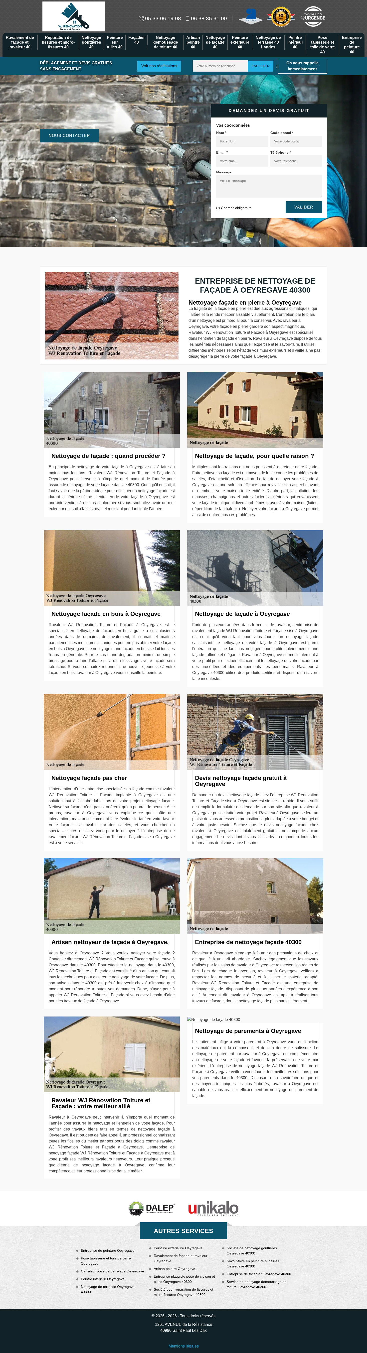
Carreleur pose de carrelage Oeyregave (112, 1271)
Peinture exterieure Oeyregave (178, 1248)
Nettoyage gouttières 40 (91, 42)
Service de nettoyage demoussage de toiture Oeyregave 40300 (257, 1284)
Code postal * (281, 133)
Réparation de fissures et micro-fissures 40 (58, 42)
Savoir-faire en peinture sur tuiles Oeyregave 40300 (253, 1263)
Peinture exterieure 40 (239, 42)
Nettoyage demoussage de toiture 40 (165, 42)
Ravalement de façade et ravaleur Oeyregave (180, 1258)
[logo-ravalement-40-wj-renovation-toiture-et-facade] (73, 16)
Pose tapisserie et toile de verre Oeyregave (106, 1260)
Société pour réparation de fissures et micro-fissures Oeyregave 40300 (183, 1292)
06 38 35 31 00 (209, 18)
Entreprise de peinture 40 (352, 44)
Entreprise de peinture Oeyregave (108, 1250)
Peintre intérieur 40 (295, 42)
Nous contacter (69, 135)
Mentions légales (184, 1346)
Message (223, 172)
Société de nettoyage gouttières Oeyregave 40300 (252, 1250)
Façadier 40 (136, 39)
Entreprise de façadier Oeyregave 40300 (259, 1274)
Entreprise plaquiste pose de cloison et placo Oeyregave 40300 (184, 1279)
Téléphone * (280, 152)
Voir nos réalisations (159, 66)
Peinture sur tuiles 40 (115, 42)
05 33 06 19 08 (163, 18)
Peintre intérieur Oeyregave (103, 1279)
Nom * (221, 133)
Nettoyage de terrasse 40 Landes (268, 42)
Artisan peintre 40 (193, 42)
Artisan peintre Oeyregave (174, 1269)
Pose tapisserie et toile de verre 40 (322, 44)
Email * (222, 152)
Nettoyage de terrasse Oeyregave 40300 (108, 1289)
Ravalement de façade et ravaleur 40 (20, 42)
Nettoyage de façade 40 (215, 42)
